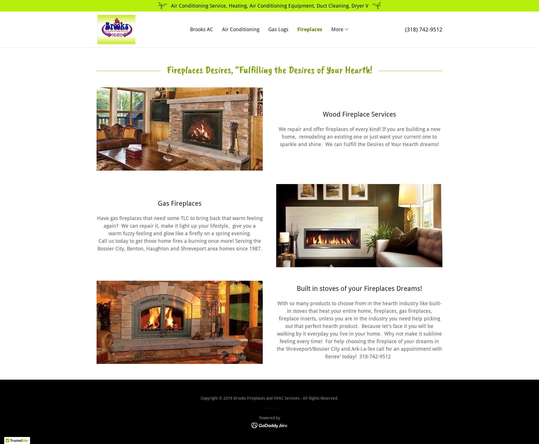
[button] (340, 29)
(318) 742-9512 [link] (423, 29)
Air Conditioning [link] (240, 29)
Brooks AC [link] (201, 29)
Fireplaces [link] (309, 29)
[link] (116, 29)
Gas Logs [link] (278, 29)
